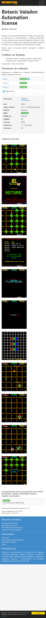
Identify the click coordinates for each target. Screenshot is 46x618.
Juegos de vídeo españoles (11, 530)
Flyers (4, 544)
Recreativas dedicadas (10, 523)
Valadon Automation (25, 99)
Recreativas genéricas (9, 525)
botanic (5, 79)
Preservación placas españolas (13, 540)
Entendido (38, 613)
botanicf (5, 83)
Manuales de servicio (9, 542)
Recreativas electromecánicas (12, 527)
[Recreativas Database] (9, 3)
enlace (28, 508)
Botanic (23, 107)
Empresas (5, 537)
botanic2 (6, 87)
